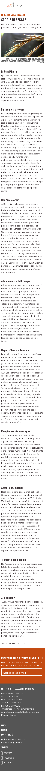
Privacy (4, 715)
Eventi (4, 730)
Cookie (13, 715)
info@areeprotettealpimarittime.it (17, 709)
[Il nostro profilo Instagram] (2, 763)
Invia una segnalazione (12, 742)
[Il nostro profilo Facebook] (2, 758)
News (3, 725)
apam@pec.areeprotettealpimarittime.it (20, 712)
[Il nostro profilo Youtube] (2, 753)
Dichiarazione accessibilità (13, 739)
